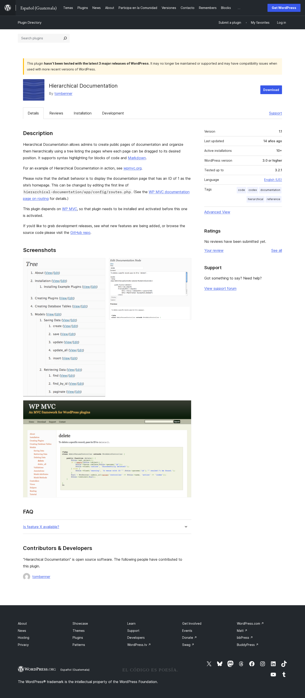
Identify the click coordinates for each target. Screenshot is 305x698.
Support (275, 113)
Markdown (137, 158)
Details (33, 113)
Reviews (56, 113)
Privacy (23, 645)
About (22, 623)
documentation (270, 190)
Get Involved (191, 623)
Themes (79, 630)
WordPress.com (250, 623)
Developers (136, 637)
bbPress (245, 637)
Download (271, 90)
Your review (214, 250)
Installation (83, 113)
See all (276, 250)
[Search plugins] (65, 38)
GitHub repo (80, 232)
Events (187, 630)
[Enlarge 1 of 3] (99, 264)
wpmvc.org (132, 168)
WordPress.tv (139, 645)
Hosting (23, 637)
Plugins (78, 637)
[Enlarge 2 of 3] (185, 264)
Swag (188, 645)
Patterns (79, 645)
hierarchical (255, 199)
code (241, 190)
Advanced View (217, 212)
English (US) (273, 180)
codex (253, 190)
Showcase (80, 623)
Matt (242, 630)
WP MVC (69, 209)
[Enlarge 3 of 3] (185, 406)
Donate (189, 637)
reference (273, 199)
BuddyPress (248, 645)
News (22, 630)
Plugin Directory (30, 22)
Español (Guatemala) (75, 669)
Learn (131, 623)
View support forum (220, 288)
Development (113, 113)
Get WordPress (284, 8)
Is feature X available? (41, 527)
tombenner (63, 93)
